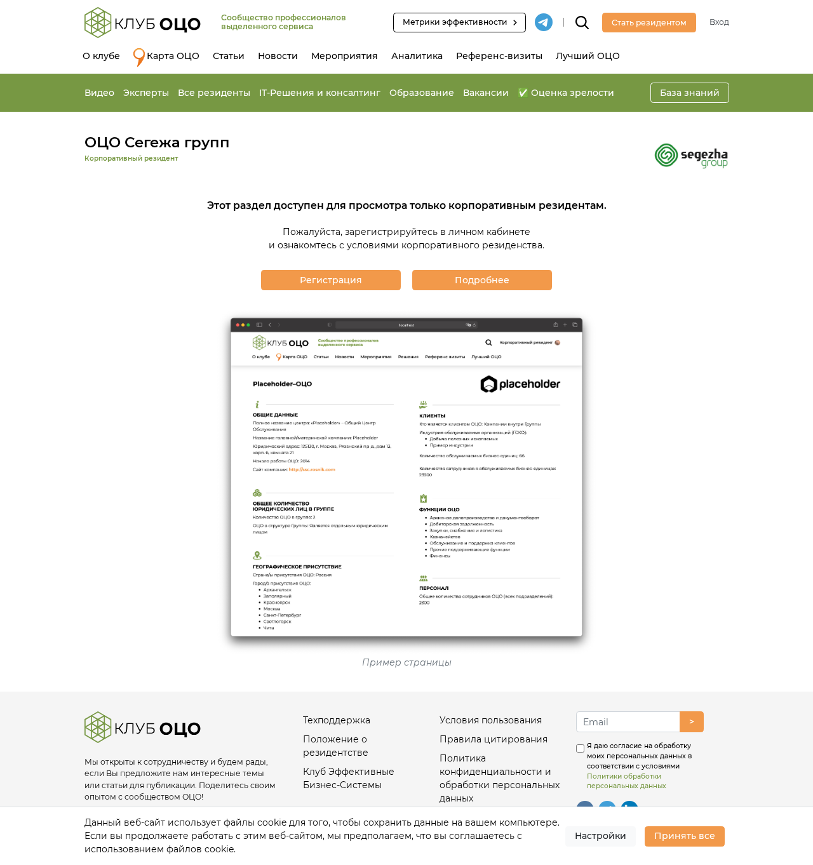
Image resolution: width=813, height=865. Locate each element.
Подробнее (482, 280)
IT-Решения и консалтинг (319, 92)
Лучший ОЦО (588, 56)
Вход (719, 22)
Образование (421, 92)
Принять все (684, 836)
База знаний (690, 92)
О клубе (101, 56)
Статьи (229, 56)
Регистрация (331, 280)
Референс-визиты (499, 56)
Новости (278, 56)
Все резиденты (214, 92)
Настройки (600, 836)
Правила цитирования (494, 739)
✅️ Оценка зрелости (566, 92)
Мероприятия (344, 56)
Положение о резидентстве (335, 746)
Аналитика (417, 56)
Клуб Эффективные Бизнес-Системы (348, 778)
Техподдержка (336, 720)
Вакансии (486, 92)
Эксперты (146, 92)
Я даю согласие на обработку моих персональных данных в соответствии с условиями (639, 766)
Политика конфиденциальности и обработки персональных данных (500, 778)
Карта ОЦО (173, 56)
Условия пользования (491, 720)
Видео (99, 92)
